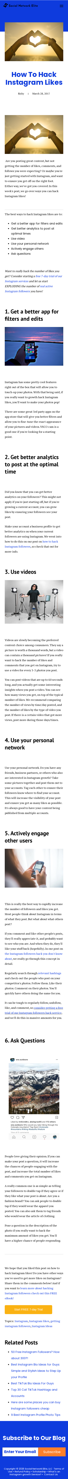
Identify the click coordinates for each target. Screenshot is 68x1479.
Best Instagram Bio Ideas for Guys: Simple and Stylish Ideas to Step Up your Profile (36, 1371)
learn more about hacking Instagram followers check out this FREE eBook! (31, 1293)
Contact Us (51, 1474)
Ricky (21, 93)
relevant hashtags (49, 973)
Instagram (21, 1321)
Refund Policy (22, 1471)
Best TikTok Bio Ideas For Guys (32, 1383)
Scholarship (39, 1471)
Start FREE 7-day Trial (28, 1309)
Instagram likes (39, 1321)
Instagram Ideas (42, 1326)
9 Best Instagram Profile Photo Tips (35, 1415)
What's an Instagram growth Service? (35, 1473)
